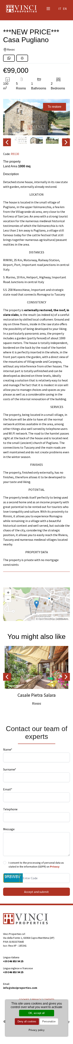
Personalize (48, 1021)
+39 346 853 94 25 (13, 961)
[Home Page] (21, 8)
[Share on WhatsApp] (9, 58)
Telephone (10, 809)
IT (59, 9)
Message (9, 829)
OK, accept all (36, 1013)
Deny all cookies (27, 1021)
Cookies (24, 999)
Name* (7, 749)
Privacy (54, 866)
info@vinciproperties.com (20, 988)
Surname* (9, 769)
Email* (7, 789)
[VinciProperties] (25, 918)
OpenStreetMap (46, 619)
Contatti (48, 999)
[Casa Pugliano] (36, 117)
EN (65, 9)
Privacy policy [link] (37, 1030)
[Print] (22, 58)
